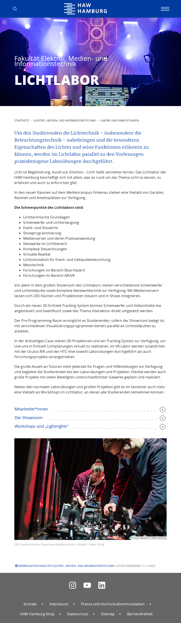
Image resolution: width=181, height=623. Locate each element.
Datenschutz (77, 614)
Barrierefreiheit (140, 614)
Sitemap (108, 614)
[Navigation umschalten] (164, 8)
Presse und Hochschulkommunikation (113, 604)
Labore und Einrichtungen (119, 120)
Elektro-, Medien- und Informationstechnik (65, 120)
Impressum (58, 604)
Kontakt (30, 604)
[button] (16, 8)
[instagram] (73, 585)
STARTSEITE (21, 120)
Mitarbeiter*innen (31, 409)
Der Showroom (29, 417)
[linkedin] (102, 585)
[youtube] (87, 585)
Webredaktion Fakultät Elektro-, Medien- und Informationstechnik (66, 566)
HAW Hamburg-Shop (37, 614)
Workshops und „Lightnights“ (41, 426)
